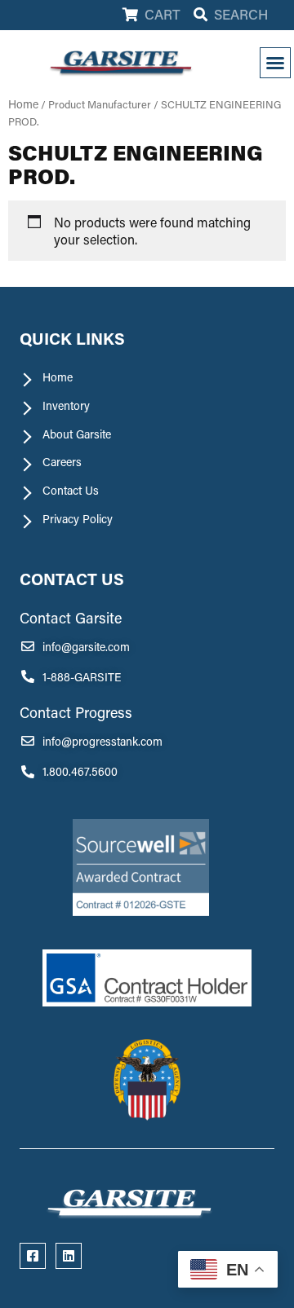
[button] (275, 62)
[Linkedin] (69, 1256)
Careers (62, 462)
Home (23, 104)
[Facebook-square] (33, 1256)
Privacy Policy (77, 519)
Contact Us (70, 490)
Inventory (66, 406)
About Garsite (76, 434)
